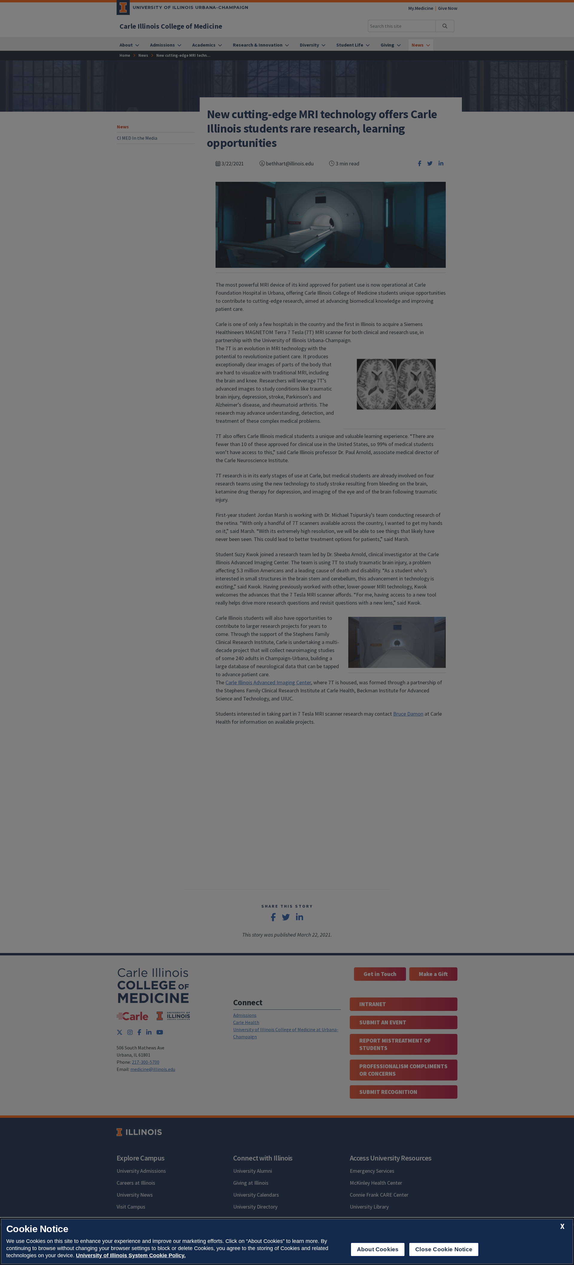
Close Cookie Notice (443, 1249)
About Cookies (378, 1249)
